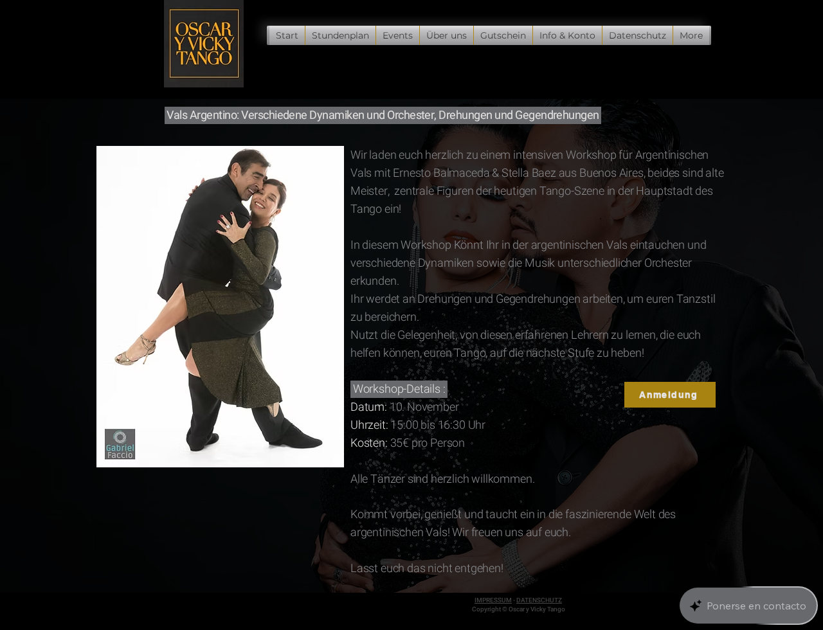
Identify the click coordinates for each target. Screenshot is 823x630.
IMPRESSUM (493, 600)
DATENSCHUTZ (539, 600)
